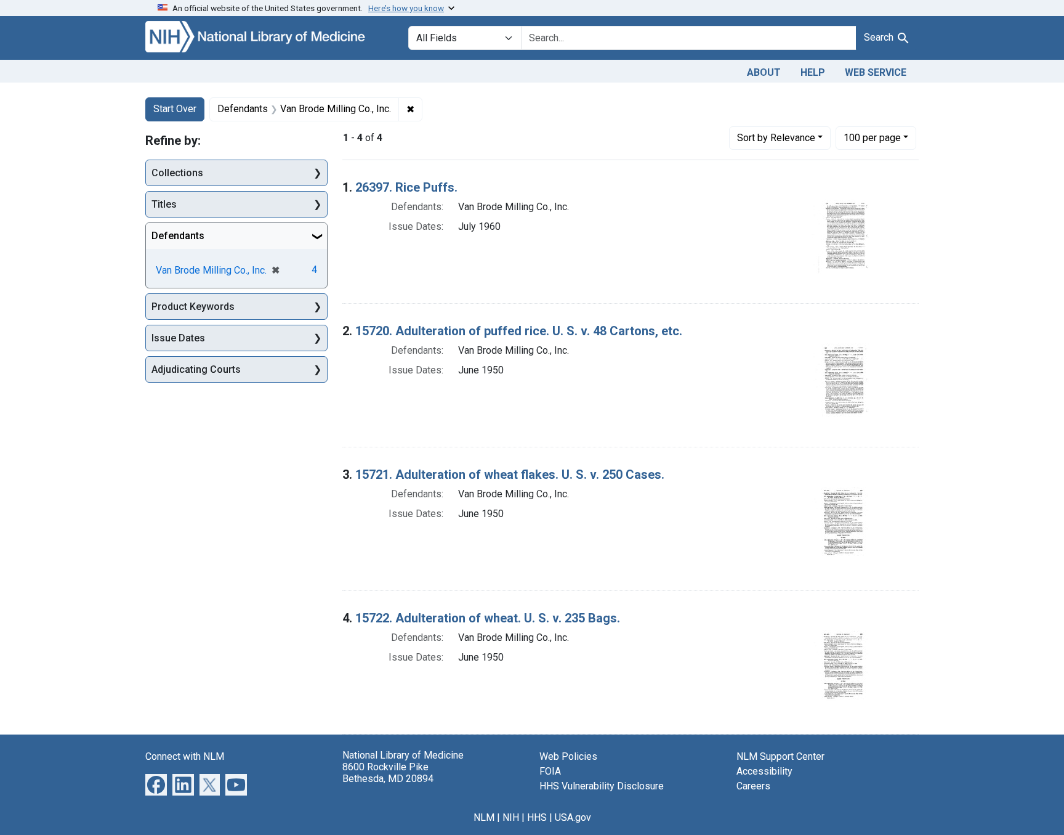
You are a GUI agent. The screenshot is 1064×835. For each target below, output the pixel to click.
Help (812, 72)
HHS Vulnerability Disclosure (601, 786)
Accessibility (764, 771)
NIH (510, 817)
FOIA (550, 771)
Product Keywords (193, 306)
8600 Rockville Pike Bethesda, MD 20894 (387, 772)
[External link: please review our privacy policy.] (156, 783)
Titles (164, 204)
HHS (537, 817)
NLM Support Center (780, 756)
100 (872, 137)
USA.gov (573, 817)
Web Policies (568, 756)
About (764, 72)
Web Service (875, 72)
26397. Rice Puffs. (406, 187)
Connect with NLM (184, 756)
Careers (753, 786)
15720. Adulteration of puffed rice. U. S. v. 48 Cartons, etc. (518, 331)
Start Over (174, 109)
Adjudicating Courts (196, 369)
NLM (484, 817)
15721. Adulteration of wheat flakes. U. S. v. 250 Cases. (509, 474)
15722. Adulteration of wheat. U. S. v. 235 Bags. (487, 618)
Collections (177, 173)
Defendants (177, 236)
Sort (776, 138)
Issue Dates (178, 338)
